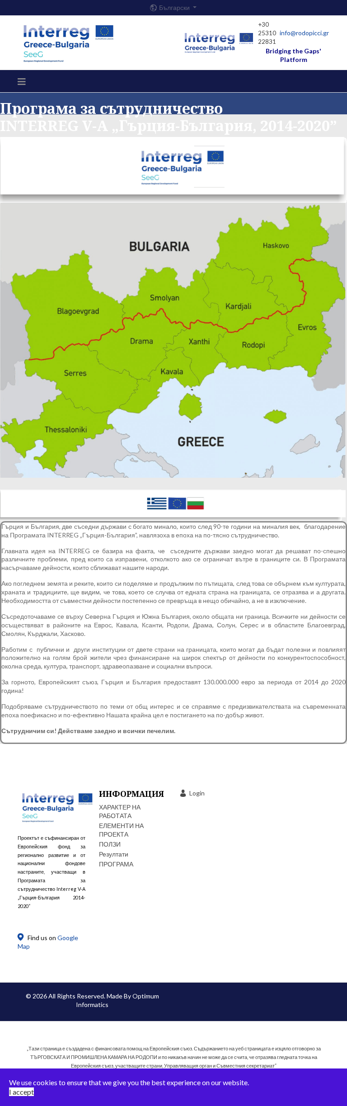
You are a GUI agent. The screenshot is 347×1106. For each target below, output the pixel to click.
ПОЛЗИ (110, 844)
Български (175, 7)
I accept (21, 1091)
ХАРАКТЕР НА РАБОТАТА (120, 811)
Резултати (113, 854)
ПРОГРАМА (116, 864)
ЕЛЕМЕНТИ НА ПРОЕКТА (121, 830)
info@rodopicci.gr (304, 33)
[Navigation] (22, 81)
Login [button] (197, 793)
